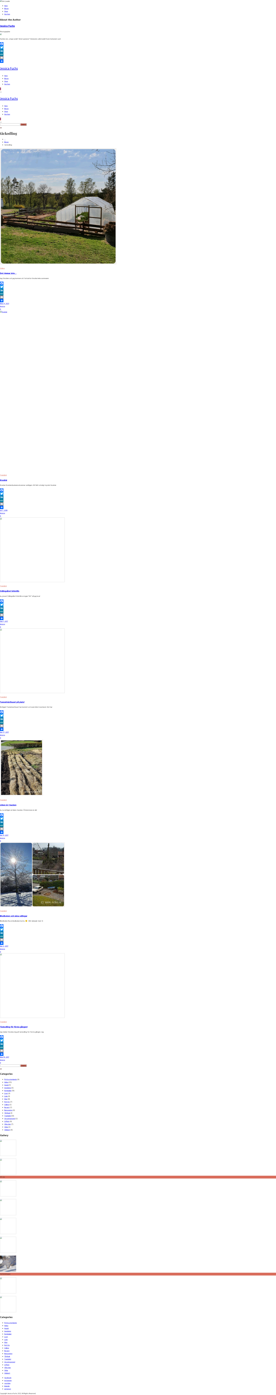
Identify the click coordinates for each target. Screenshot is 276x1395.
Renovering (8, 1110)
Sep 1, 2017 (4, 621)
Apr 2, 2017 (4, 946)
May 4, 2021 (4, 303)
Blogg (6, 8)
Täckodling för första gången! (14, 1027)
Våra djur (7, 1124)
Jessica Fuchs (7, 26)
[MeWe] (138, 54)
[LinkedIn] (138, 51)
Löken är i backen (8, 805)
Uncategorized (9, 1118)
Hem (6, 6)
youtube (7, 1383)
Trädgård (3, 475)
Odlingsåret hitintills (9, 591)
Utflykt (6, 1121)
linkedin (7, 1386)
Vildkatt (7, 1130)
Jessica (2, 306)
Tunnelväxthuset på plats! (12, 702)
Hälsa (6, 1082)
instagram (8, 1380)
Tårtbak (7, 1113)
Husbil (6, 1085)
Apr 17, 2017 (4, 732)
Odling (2, 268)
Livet (6, 1093)
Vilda (6, 1127)
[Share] (138, 61)
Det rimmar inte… (8, 273)
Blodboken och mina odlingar (13, 916)
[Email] (138, 57)
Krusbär (3, 480)
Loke (6, 1096)
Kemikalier (8, 1090)
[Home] (5, 139)
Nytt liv (7, 1102)
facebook (7, 1377)
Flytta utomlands (10, 1079)
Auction (7, 14)
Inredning (7, 1088)
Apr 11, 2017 (4, 835)
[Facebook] (138, 44)
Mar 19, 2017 (4, 1057)
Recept (6, 1107)
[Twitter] (138, 47)
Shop (6, 11)
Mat (5, 1099)
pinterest (7, 1389)
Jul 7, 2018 (3, 510)
